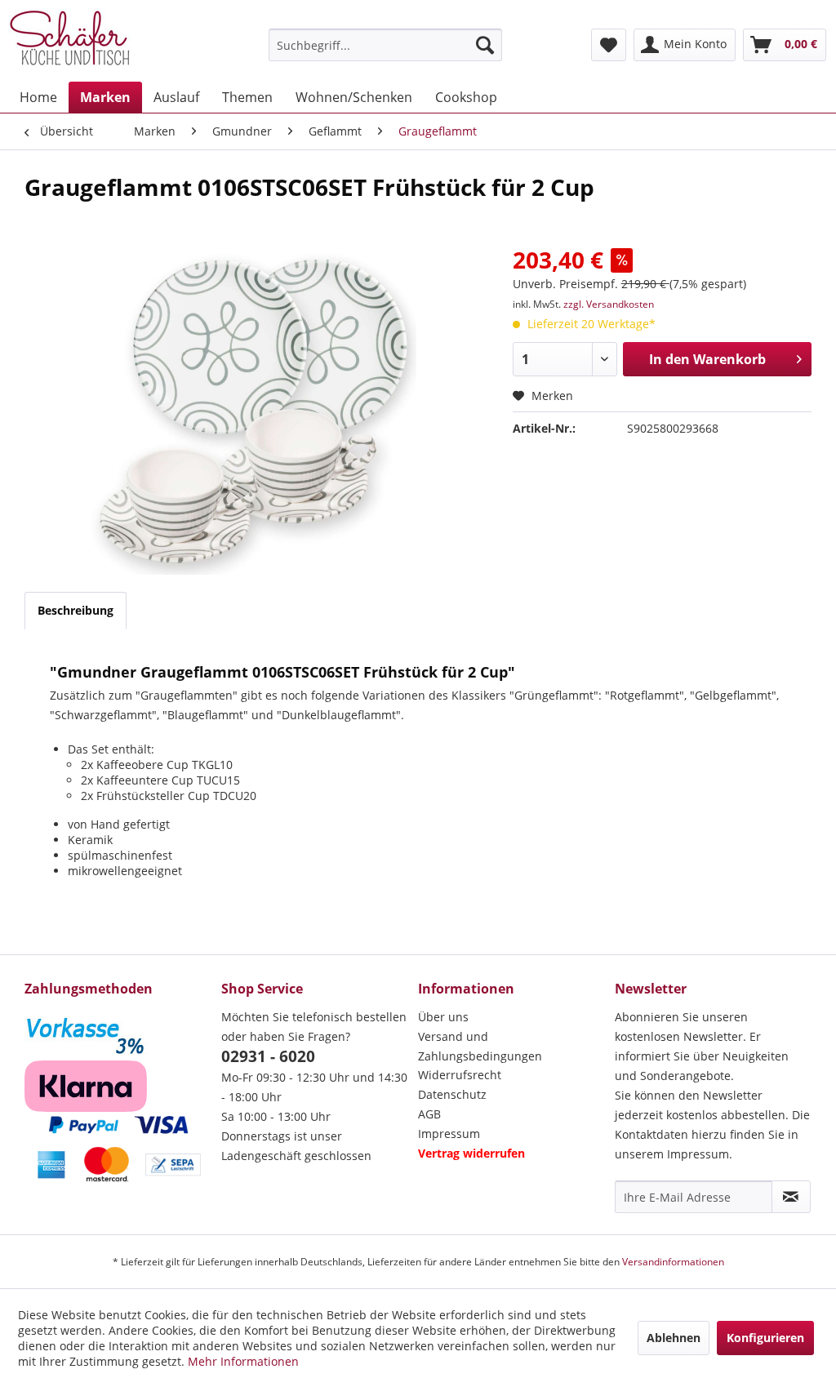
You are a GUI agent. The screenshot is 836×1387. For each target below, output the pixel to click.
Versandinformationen (673, 1262)
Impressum (449, 1133)
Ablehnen (673, 1337)
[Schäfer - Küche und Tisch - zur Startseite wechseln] (69, 40)
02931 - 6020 (268, 1056)
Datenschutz (452, 1094)
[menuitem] (386, 45)
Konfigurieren (765, 1337)
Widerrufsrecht (459, 1074)
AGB (429, 1114)
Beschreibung (75, 610)
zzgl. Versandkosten (608, 304)
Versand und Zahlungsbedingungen (480, 1046)
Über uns (443, 1017)
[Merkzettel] (608, 45)
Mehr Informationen (243, 1361)
